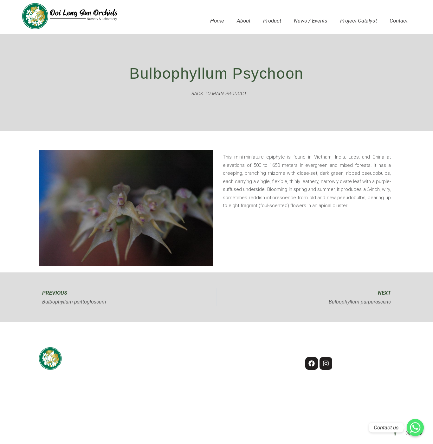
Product (272, 20)
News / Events (310, 20)
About (243, 20)
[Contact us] (415, 427)
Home (217, 20)
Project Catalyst (358, 20)
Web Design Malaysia (291, 433)
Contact (399, 20)
